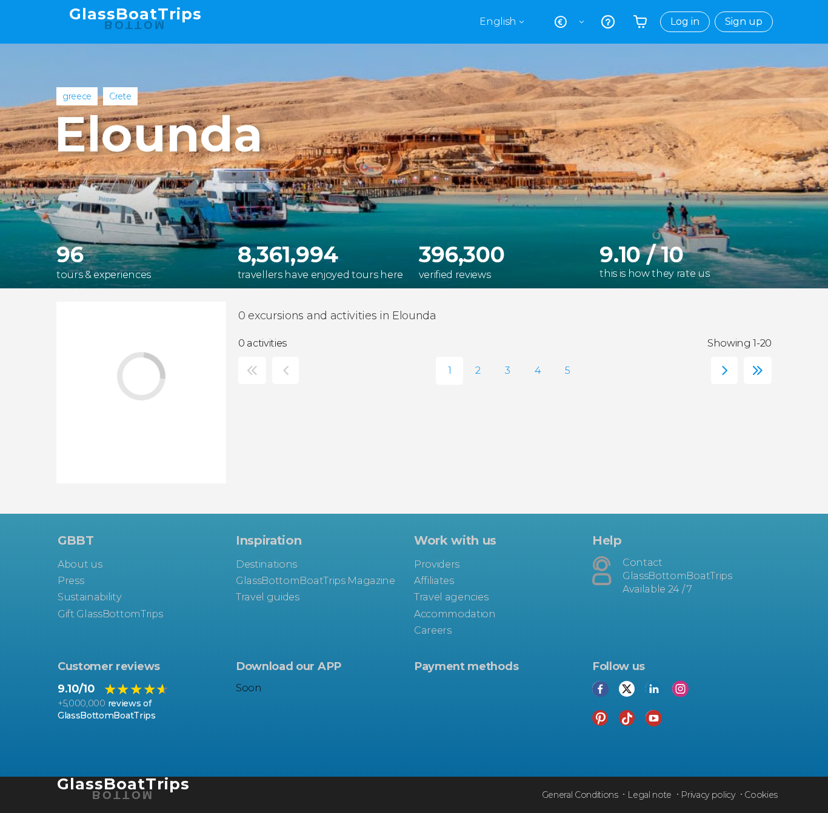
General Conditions (580, 794)
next (721, 370)
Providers (436, 564)
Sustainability (90, 597)
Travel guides (267, 597)
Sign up (744, 21)
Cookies (761, 794)
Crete (120, 96)
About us (80, 564)
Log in (684, 21)
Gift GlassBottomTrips (110, 614)
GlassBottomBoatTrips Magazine (315, 580)
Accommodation (455, 614)
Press (71, 580)
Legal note (649, 794)
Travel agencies (451, 597)
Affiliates (434, 580)
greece (77, 96)
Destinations (266, 564)
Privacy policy (708, 794)
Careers (433, 630)
